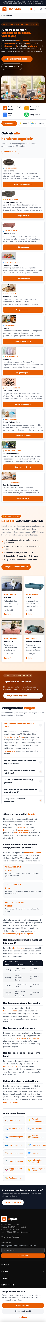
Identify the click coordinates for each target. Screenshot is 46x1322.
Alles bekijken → (10, 152)
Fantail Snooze (10, 737)
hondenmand (9, 751)
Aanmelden (23, 1256)
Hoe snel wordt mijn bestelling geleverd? (18, 781)
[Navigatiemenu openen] (24, 9)
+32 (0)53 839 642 (8, 1232)
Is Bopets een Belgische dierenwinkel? (15, 800)
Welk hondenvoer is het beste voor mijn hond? (20, 771)
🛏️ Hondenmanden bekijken (16, 59)
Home (3, 16)
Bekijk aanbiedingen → (17, 695)
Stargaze (9, 906)
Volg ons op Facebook (10, 1237)
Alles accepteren (23, 1305)
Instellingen (23, 1317)
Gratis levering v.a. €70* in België (14, 1)
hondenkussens (8, 43)
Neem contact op (13, 1202)
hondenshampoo (35, 46)
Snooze (8, 870)
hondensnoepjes (20, 1038)
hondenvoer (31, 43)
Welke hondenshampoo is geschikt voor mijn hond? (20, 790)
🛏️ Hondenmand (9, 123)
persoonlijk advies (10, 1102)
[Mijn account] (41, 9)
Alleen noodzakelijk (23, 1311)
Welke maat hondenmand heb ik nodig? (19, 725)
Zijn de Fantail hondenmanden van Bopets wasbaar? (20, 762)
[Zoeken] (37, 9)
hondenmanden (22, 41)
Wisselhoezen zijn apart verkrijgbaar (18, 934)
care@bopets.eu (23, 1232)
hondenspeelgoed (9, 46)
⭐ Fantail (23, 123)
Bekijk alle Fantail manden (16, 567)
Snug (21, 737)
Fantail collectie (12, 66)
